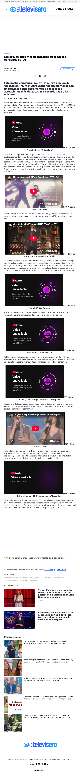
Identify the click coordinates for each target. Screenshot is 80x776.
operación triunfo (26, 580)
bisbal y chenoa (35, 578)
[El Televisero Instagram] (42, 764)
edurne (44, 578)
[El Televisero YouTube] (45, 764)
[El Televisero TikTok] (48, 764)
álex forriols (24, 578)
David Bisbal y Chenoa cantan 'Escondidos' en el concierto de (37, 558)
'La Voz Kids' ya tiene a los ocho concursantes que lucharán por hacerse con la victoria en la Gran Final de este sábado (56, 593)
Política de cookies (50, 759)
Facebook (48, 569)
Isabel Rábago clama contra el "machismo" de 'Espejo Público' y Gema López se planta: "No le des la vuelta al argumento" (48, 661)
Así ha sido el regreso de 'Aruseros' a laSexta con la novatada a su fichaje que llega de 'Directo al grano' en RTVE (49, 679)
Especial (7, 53)
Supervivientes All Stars (54, 1)
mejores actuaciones (11, 580)
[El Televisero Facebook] (36, 764)
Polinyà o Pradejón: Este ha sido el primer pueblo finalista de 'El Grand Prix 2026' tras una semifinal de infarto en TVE (48, 642)
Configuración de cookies (36, 759)
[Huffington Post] (65, 9)
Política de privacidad (21, 759)
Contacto (69, 759)
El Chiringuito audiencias (37, 1)
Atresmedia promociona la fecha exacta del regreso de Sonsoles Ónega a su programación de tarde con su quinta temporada (49, 698)
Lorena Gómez (60, 578)
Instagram (61, 569)
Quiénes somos (61, 759)
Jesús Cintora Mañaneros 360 (20, 1)
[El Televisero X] (39, 764)
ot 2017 (36, 580)
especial (51, 578)
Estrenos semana (67, 1)
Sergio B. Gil (11, 68)
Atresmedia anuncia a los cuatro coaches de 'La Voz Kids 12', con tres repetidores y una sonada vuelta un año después (55, 616)
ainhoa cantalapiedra (11, 578)
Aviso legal (10, 759)
